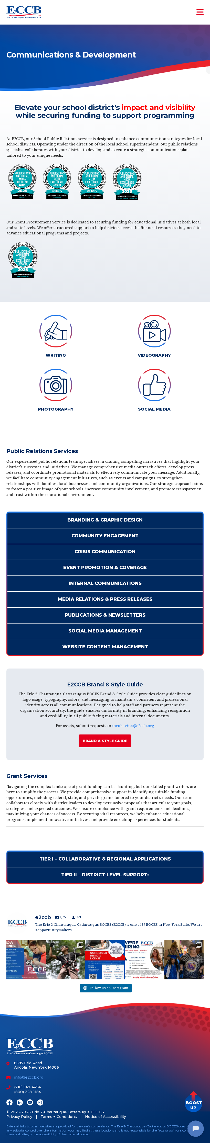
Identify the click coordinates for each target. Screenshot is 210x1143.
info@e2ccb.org (28, 1077)
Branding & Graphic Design (105, 520)
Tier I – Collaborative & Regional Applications (105, 859)
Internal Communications (105, 583)
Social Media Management (105, 631)
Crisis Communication (105, 551)
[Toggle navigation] (199, 12)
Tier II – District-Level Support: (105, 875)
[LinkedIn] (20, 1103)
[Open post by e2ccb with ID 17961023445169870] (105, 959)
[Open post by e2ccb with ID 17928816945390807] (26, 959)
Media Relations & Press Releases (105, 599)
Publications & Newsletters (105, 615)
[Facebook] (9, 1103)
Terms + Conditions (58, 1116)
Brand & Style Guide (105, 741)
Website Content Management (105, 647)
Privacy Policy (19, 1116)
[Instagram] (40, 1103)
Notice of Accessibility (105, 1116)
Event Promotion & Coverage (105, 567)
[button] (193, 1103)
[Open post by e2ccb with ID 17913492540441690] (184, 959)
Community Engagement (105, 536)
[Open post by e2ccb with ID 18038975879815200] (65, 959)
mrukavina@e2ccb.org (133, 725)
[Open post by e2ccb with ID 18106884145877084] (144, 959)
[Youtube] (30, 1103)
